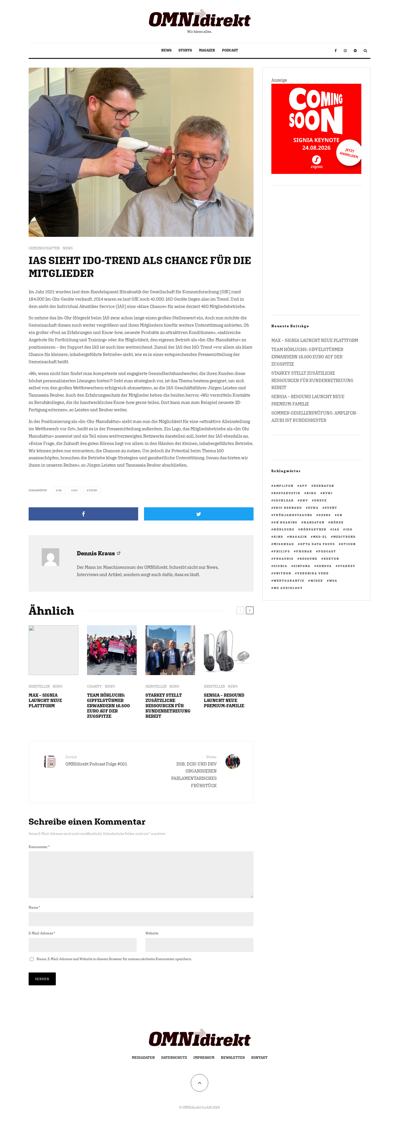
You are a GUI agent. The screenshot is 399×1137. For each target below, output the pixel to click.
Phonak (304, 551)
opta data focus (317, 544)
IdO (75, 490)
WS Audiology (288, 588)
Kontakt (259, 1058)
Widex (316, 580)
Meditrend (344, 536)
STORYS (185, 50)
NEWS (166, 50)
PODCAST (230, 50)
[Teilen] (83, 513)
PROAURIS (284, 558)
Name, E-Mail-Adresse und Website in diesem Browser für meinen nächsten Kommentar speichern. (114, 959)
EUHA (313, 507)
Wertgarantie (289, 580)
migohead (284, 544)
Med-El (320, 536)
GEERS (325, 515)
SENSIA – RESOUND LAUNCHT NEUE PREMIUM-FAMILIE (224, 700)
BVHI (328, 493)
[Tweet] (199, 513)
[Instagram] (345, 50)
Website (151, 933)
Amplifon (284, 485)
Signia (280, 566)
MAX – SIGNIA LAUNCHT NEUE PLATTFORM (45, 700)
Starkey (346, 566)
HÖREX (337, 522)
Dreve (320, 500)
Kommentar (39, 847)
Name (34, 907)
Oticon (348, 544)
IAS (60, 490)
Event (331, 507)
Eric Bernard (288, 507)
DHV (304, 500)
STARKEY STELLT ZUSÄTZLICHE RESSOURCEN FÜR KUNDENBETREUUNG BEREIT (167, 706)
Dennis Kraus (96, 553)
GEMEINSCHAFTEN (44, 248)
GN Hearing (286, 522)
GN (339, 515)
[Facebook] (335, 50)
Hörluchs (284, 529)
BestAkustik (287, 493)
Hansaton (314, 522)
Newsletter (233, 1058)
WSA (333, 580)
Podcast (327, 551)
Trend (93, 490)
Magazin (298, 536)
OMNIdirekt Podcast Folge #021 (96, 760)
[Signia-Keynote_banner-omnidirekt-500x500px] (316, 172)
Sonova (324, 566)
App (304, 485)
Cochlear (284, 500)
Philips (282, 551)
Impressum (203, 1058)
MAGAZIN (207, 50)
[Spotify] (355, 50)
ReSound (309, 558)
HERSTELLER (39, 686)
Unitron (282, 573)
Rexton (331, 558)
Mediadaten (143, 1058)
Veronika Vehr (313, 573)
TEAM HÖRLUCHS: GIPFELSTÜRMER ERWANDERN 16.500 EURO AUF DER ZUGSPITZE (108, 706)
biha (312, 493)
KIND (278, 536)
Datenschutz (174, 1058)
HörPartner (314, 529)
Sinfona (302, 566)
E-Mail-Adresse (42, 933)
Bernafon (324, 485)
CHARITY (94, 686)
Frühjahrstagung (293, 515)
